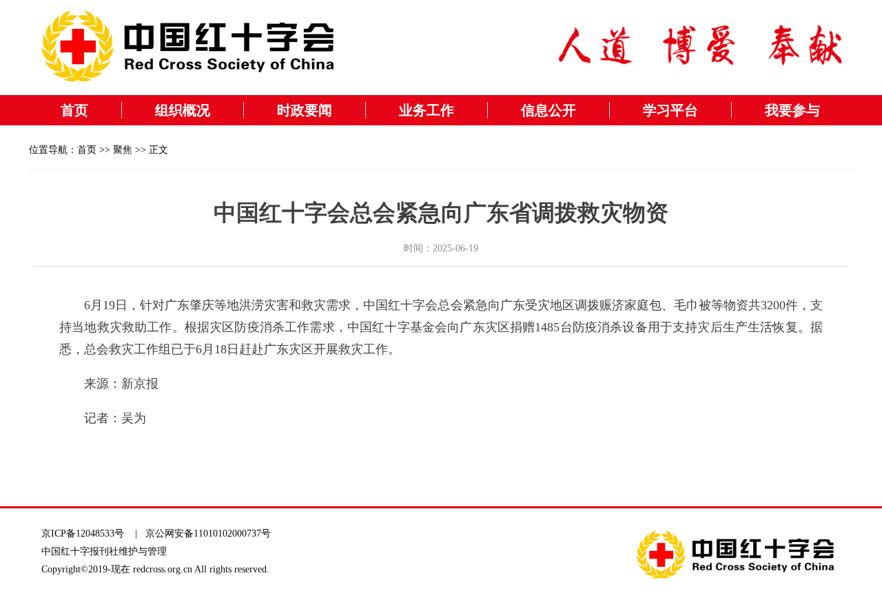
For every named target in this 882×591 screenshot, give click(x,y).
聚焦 (122, 150)
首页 (74, 110)
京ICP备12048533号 (82, 533)
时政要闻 (304, 110)
